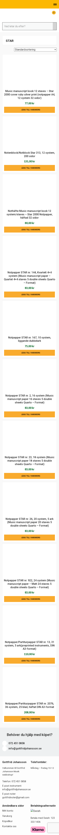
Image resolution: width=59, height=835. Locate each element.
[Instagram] (17, 4)
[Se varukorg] (51, 14)
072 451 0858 (16, 743)
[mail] (8, 4)
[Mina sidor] (46, 14)
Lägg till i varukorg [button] (30, 110)
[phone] (3, 4)
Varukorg (7, 816)
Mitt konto (7, 810)
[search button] (55, 26)
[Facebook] (13, 4)
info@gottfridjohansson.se (24, 748)
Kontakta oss (9, 826)
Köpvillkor (7, 821)
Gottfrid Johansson (18, 15)
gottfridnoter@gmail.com (15, 797)
